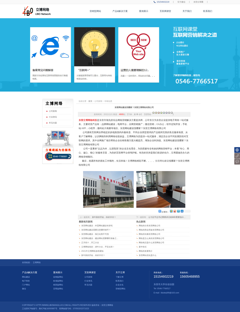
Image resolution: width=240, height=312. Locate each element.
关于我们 (187, 11)
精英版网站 (58, 285)
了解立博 (119, 277)
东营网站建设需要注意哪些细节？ (96, 230)
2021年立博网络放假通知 (92, 251)
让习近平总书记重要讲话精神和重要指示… (167, 217)
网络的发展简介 (145, 251)
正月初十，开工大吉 (90, 242)
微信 (24, 289)
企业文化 (119, 285)
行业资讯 (53, 117)
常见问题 (53, 123)
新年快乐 (143, 247)
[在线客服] (237, 162)
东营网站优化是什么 (147, 255)
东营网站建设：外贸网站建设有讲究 (97, 226)
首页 (90, 101)
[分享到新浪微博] (174, 211)
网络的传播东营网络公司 (149, 234)
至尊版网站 (58, 289)
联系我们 (207, 11)
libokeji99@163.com (170, 293)
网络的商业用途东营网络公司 (151, 230)
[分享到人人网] (182, 211)
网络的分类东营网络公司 (149, 226)
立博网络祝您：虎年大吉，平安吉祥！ (98, 247)
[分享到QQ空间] (171, 211)
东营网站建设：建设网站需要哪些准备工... (99, 238)
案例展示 (143, 11)
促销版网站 (58, 277)
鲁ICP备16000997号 (48, 308)
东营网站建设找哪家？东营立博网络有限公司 (134, 107)
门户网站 (26, 285)
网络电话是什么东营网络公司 (151, 242)
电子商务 (26, 281)
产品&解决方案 (120, 11)
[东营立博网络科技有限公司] (37, 8)
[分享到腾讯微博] (178, 211)
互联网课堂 (165, 11)
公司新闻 (53, 111)
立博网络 (37, 262)
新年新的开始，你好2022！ (104, 217)
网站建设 (26, 277)
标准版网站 (58, 281)
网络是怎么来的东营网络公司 (151, 238)
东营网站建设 (162, 161)
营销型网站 (95, 11)
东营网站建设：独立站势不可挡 (95, 234)
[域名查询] (237, 150)
